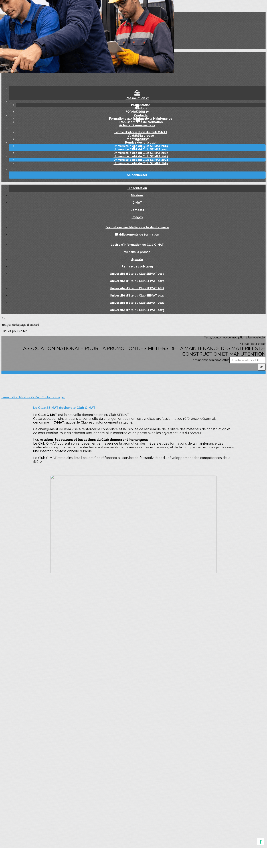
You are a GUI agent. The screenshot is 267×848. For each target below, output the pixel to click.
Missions (141, 108)
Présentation (141, 105)
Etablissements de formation (141, 122)
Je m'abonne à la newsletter (210, 360)
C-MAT (137, 202)
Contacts (141, 115)
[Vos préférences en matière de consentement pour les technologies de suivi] (260, 841)
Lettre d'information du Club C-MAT (140, 132)
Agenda (137, 259)
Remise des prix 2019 (141, 142)
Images (137, 217)
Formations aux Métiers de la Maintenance (140, 118)
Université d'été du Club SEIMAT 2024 (141, 160)
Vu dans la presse (141, 135)
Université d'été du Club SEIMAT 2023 (141, 156)
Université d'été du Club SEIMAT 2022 (141, 153)
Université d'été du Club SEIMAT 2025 (141, 163)
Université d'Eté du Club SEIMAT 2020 (137, 281)
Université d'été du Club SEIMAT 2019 (137, 273)
